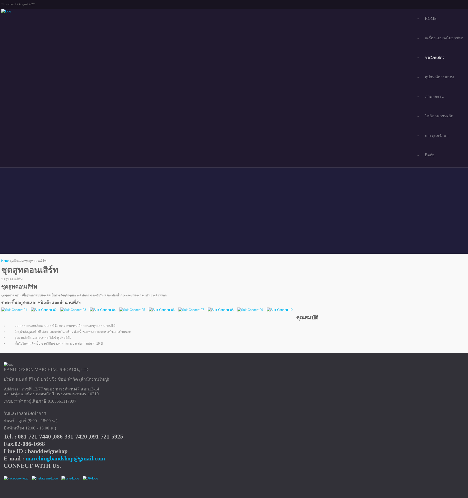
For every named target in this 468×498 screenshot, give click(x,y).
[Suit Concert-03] (73, 309)
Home (5, 261)
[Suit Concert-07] (191, 309)
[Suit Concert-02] (44, 309)
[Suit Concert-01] (14, 309)
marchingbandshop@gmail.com (65, 458)
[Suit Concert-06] (162, 309)
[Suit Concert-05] (132, 309)
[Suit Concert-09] (250, 309)
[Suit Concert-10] (279, 309)
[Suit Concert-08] (221, 309)
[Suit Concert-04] (103, 309)
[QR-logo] (90, 478)
